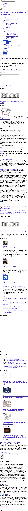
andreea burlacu (7, 207)
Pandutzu (5, 246)
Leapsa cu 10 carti (5, 86)
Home (1, 58)
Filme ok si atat (10, 37)
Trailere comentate (11, 33)
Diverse (5, 53)
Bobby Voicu (3, 117)
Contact (5, 6)
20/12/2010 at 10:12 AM (9, 248)
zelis (8, 135)
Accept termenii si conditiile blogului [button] (10, 454)
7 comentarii (19, 70)
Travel (4, 44)
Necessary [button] (2, 483)
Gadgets (5, 48)
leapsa (5, 208)
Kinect (7, 43)
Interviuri (8, 24)
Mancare (8, 41)
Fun (4, 22)
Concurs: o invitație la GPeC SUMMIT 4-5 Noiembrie (15, 367)
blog (13, 207)
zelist (8, 208)
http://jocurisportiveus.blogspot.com (13, 286)
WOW (7, 30)
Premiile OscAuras (11, 39)
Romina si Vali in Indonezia (13, 46)
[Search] (0, 9)
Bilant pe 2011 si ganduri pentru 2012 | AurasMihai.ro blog (14, 307)
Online (4, 17)
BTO (1, 147)
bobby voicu (18, 207)
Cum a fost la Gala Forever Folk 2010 (12, 211)
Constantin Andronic (8, 366)
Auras (4, 265)
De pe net (5, 29)
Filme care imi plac (11, 34)
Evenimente (6, 20)
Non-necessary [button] (4, 494)
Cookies (18, 442)
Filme (4, 31)
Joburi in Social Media (12, 19)
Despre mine (6, 5)
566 (10, 136)
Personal (5, 40)
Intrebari (5, 54)
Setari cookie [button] (3, 452)
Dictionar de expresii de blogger (13, 231)
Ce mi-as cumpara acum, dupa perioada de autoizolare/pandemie (15, 358)
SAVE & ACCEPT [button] (4, 507)
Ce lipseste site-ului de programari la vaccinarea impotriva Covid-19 (15, 396)
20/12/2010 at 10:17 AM (9, 266)
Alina (4, 281)
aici (21, 149)
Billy (1, 153)
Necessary (4, 484)
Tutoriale (5, 50)
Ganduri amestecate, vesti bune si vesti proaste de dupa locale (14, 409)
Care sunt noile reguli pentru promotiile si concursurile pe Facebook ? (13, 213)
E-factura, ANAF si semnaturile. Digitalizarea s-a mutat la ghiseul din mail (15, 382)
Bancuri (8, 27)
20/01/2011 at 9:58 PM (9, 282)
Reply (4, 258)
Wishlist (5, 3)
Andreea (2, 151)
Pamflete (8, 26)
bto (23, 207)
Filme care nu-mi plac (12, 36)
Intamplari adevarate (11, 23)
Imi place (5, 51)
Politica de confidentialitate (7, 442)
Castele (8, 47)
